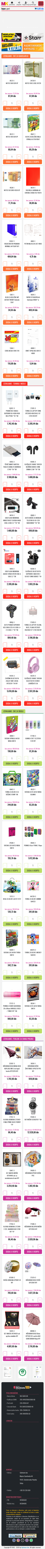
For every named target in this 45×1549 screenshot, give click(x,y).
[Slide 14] (31, 27)
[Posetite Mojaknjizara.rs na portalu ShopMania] (15, 1535)
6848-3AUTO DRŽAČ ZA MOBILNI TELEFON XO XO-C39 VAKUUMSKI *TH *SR (33, 519)
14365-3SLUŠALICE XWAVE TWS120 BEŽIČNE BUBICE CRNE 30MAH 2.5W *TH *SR (33, 465)
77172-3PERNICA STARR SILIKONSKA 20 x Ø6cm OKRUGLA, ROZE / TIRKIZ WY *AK (12, 1007)
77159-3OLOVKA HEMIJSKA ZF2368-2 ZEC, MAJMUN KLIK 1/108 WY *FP (12, 1228)
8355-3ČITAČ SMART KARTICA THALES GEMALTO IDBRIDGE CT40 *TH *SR (12, 465)
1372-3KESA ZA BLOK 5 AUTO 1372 (12, 897)
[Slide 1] (7, 27)
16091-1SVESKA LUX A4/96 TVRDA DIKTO (12, 952)
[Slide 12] (28, 27)
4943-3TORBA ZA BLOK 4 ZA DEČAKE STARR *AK (12, 792)
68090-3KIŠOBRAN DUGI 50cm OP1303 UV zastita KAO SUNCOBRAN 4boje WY (33, 1335)
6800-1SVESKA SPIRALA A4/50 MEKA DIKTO (12, 738)
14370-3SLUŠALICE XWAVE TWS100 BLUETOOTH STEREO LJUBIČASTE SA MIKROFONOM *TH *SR (33, 679)
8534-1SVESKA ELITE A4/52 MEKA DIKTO (33, 1006)
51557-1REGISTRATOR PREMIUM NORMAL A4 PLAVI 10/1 (11, 243)
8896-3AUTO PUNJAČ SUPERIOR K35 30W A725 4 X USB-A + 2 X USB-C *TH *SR (12, 626)
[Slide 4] (13, 27)
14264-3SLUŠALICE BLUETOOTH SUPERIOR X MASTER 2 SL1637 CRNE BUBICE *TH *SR (33, 572)
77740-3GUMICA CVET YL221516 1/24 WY (33, 738)
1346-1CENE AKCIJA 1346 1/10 (12, 349)
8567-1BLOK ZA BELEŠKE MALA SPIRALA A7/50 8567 (33, 136)
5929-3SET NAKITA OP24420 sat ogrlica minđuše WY (12, 1333)
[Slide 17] (37, 27)
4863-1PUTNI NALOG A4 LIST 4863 (33, 242)
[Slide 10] (24, 27)
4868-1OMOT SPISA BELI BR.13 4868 (33, 350)
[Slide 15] (33, 27)
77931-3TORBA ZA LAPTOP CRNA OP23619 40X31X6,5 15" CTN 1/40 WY (33, 412)
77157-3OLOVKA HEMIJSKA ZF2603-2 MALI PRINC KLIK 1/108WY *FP (12, 1121)
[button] (41, 3)
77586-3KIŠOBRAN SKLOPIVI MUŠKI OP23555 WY (33, 1226)
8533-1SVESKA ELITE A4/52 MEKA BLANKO (33, 792)
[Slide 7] (18, 27)
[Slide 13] (29, 27)
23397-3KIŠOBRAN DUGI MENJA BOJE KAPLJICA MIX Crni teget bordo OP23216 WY (12, 1067)
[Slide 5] (15, 27)
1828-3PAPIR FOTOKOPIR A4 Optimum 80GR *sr (33, 297)
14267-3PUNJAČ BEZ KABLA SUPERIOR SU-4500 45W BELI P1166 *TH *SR (12, 412)
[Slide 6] (16, 27)
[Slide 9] (22, 27)
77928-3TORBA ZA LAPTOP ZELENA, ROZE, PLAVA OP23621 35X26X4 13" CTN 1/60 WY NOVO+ (33, 626)
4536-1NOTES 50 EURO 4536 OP (12, 188)
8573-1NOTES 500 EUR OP (12, 81)
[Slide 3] (11, 27)
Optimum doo (25, 1547)
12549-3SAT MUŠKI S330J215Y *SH (33, 1118)
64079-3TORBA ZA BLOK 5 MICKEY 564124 (33, 952)
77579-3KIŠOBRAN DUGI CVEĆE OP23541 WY (33, 1280)
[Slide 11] (26, 27)
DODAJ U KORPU (12, 108)
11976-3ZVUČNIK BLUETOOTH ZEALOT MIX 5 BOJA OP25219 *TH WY (12, 679)
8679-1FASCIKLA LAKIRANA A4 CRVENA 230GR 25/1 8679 (33, 190)
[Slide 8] (20, 27)
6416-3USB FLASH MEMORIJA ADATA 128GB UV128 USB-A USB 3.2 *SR (12, 572)
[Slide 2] (9, 27)
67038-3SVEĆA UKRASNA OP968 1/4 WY (12, 1280)
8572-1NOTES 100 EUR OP (12, 135)
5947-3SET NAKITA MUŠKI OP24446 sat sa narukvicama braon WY (12, 1174)
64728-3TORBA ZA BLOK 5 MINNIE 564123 (33, 899)
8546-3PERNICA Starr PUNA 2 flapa (33, 844)
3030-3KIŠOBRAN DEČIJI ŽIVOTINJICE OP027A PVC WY (33, 1067)
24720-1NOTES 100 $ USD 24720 (33, 81)
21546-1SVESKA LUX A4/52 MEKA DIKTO (12, 845)
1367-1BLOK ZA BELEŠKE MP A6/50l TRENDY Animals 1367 (11, 298)
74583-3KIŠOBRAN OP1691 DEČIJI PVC (33, 1173)
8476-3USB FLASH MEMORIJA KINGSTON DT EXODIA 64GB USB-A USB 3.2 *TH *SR (12, 519)
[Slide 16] (35, 27)
